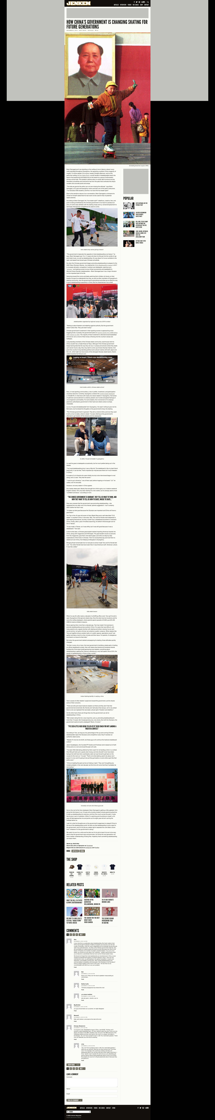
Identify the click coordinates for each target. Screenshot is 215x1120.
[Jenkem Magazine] (78, 3)
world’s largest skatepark (107, 393)
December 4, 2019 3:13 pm (88, 985)
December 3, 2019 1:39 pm (80, 941)
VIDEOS (129, 5)
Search (68, 1112)
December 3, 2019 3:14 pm (80, 1017)
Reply (75, 967)
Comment (69, 1077)
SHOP (141, 5)
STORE (113, 1108)
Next (81, 935)
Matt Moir (82, 30)
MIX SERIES (136, 5)
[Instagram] (139, 2)
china (82, 851)
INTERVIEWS (123, 5)
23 (96, 30)
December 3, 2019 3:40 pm (80, 1027)
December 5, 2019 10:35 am (88, 996)
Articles (75, 851)
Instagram (88, 847)
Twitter (97, 847)
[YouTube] (143, 2)
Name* (68, 1088)
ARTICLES (116, 5)
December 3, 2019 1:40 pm (80, 1006)
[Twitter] (136, 2)
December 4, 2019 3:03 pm (88, 973)
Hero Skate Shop (84, 175)
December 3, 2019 (72, 30)
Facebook (90, 845)
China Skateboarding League (103, 265)
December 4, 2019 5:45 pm (88, 1045)
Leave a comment (72, 1074)
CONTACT (146, 5)
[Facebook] (134, 2)
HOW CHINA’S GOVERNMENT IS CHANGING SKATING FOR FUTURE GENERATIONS (107, 24)
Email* (68, 1094)
